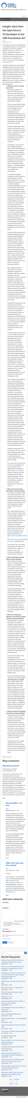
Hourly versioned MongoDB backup (11, 1014)
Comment (5, 908)
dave (3, 41)
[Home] (8, 5)
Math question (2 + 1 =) (8, 931)
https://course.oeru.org (13, 364)
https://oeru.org (15, 470)
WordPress (12, 243)
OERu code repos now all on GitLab (15, 864)
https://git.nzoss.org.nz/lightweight (17, 539)
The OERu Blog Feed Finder (8, 1036)
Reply (4, 798)
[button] (5, 19)
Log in (24, 16)
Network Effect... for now (14, 804)
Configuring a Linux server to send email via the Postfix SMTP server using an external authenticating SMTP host (13, 974)
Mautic (23, 260)
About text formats (19, 921)
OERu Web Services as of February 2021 (12, 987)
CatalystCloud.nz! (10, 892)
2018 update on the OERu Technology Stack (13, 1031)
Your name (5, 902)
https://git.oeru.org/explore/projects (17, 535)
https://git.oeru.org (11, 882)
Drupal (12, 245)
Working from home (6, 996)
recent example (19, 728)
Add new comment (7, 757)
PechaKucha (10, 58)
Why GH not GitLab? (10, 765)
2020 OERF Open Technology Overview (12, 992)
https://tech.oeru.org (17, 478)
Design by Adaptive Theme (21, 1096)
